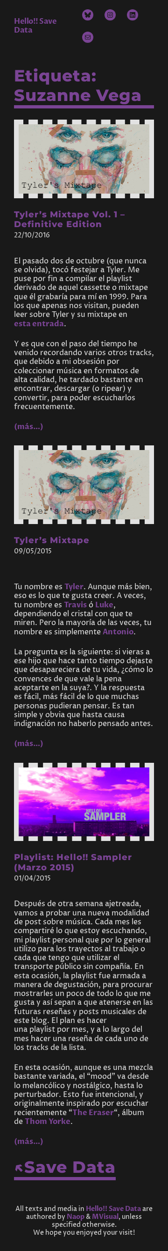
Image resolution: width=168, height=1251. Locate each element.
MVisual (105, 1216)
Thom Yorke (47, 1121)
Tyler (74, 587)
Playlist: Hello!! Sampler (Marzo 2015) (73, 862)
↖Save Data (65, 1167)
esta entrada (39, 324)
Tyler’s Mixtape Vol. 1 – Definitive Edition (69, 219)
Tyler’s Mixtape (52, 540)
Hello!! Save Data (35, 25)
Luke (104, 605)
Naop (75, 1216)
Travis (75, 605)
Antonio (118, 632)
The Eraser (93, 1113)
